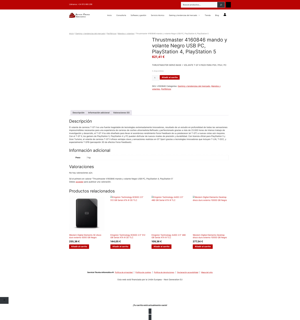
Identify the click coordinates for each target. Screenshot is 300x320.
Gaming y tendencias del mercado (183, 15)
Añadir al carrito (170, 77)
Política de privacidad (124, 272)
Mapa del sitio (207, 272)
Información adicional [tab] (99, 112)
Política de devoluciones (164, 272)
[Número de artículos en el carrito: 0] (228, 5)
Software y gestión (138, 15)
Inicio (109, 15)
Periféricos (111, 33)
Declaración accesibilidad (187, 272)
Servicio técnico (157, 15)
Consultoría (121, 15)
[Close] (4, 300)
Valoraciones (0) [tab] (121, 112)
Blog (217, 15)
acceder (79, 182)
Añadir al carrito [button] (79, 246)
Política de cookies (143, 272)
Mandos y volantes (126, 33)
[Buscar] (221, 5)
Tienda (207, 15)
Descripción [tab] (78, 112)
